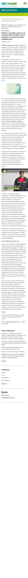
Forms (3, 375)
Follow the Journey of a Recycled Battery (13, 351)
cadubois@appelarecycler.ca (12, 321)
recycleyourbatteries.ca (7, 238)
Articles (3, 372)
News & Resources (6, 18)
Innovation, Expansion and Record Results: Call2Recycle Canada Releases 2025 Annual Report (13, 343)
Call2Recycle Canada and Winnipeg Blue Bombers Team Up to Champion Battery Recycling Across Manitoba (13, 356)
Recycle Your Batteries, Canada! (13, 121)
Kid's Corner (4, 377)
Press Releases (5, 30)
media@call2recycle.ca (8, 397)
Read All (3, 14)
